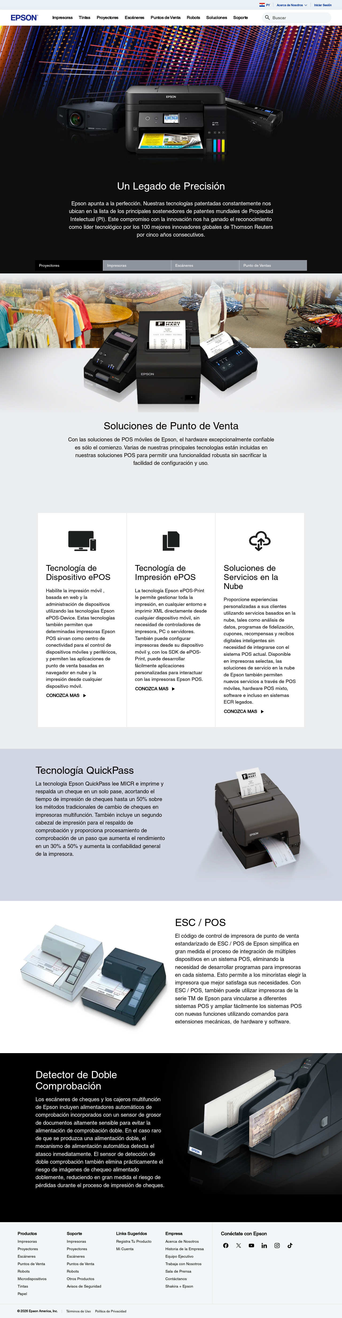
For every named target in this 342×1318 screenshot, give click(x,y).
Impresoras (116, 265)
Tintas (23, 1286)
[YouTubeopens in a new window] (251, 1245)
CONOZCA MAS (62, 695)
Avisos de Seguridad (84, 1286)
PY (268, 5)
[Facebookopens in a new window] (226, 1245)
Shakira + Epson (179, 1286)
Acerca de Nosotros (182, 1241)
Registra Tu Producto (133, 1241)
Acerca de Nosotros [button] (290, 5)
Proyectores (49, 265)
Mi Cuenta (125, 1249)
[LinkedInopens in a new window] (264, 1245)
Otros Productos (80, 1279)
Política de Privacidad (110, 1311)
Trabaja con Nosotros (183, 1264)
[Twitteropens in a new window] (238, 1245)
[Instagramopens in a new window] (277, 1245)
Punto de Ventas (257, 265)
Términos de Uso (78, 1311)
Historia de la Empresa (184, 1249)
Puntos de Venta (31, 1264)
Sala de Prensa (178, 1271)
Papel (22, 1294)
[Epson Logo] (24, 17)
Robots (24, 1271)
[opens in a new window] (290, 1245)
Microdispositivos (32, 1279)
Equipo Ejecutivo (179, 1256)
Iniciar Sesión (323, 5)
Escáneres (184, 265)
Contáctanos (176, 1279)
